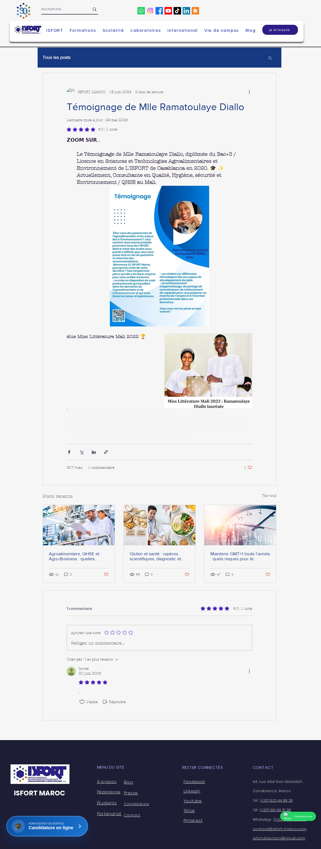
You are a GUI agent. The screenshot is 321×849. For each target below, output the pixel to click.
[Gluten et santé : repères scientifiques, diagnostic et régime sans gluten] (159, 525)
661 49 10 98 (280, 809)
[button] (54, 30)
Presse (131, 793)
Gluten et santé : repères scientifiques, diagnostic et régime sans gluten (155, 556)
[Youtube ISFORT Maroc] (168, 11)
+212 (264, 809)
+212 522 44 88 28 (276, 800)
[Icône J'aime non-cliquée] (82, 702)
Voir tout (269, 495)
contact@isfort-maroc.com (280, 828)
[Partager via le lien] (106, 452)
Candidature (136, 803)
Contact (132, 815)
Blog (128, 782)
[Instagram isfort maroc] (150, 11)
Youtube (193, 801)
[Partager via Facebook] (69, 452)
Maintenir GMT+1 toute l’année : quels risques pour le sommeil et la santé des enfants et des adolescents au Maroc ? (240, 556)
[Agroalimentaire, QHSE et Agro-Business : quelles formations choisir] (79, 525)
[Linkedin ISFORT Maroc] (186, 11)
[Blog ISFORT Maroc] (195, 11)
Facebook (194, 782)
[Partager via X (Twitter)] (81, 452)
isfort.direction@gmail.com (279, 838)
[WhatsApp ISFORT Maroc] (141, 11)
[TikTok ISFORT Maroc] (177, 11)
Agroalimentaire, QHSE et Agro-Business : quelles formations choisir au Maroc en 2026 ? (76, 556)
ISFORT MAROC (39, 793)
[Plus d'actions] (249, 92)
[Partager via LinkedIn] (93, 452)
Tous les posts (56, 57)
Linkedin (192, 791)
